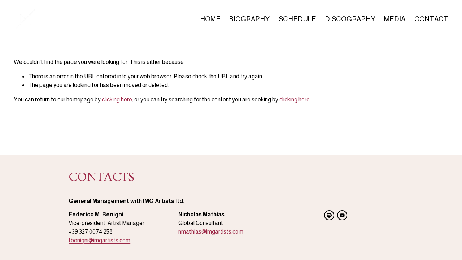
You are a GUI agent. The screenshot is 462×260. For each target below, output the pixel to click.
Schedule (297, 19)
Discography (350, 19)
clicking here (117, 99)
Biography (249, 19)
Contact (431, 19)
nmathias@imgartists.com (210, 232)
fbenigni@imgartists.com (99, 240)
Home (210, 19)
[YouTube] (342, 215)
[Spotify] (329, 215)
